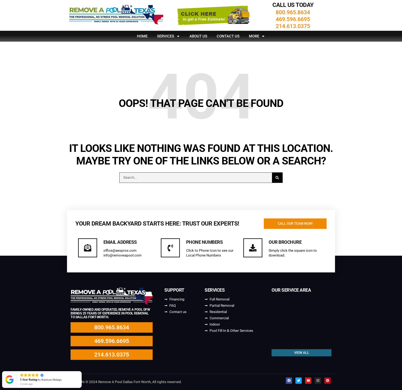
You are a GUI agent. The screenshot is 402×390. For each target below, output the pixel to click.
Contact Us (228, 36)
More (254, 36)
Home (142, 36)
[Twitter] (298, 380)
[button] (81, 371)
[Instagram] (318, 380)
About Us (198, 36)
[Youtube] (308, 380)
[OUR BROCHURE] (252, 247)
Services (165, 36)
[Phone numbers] (170, 247)
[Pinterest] (327, 380)
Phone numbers (204, 242)
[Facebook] (289, 380)
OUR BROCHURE (285, 242)
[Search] (277, 178)
